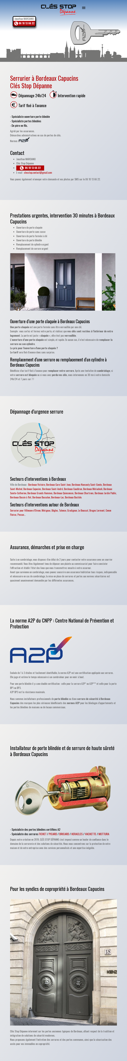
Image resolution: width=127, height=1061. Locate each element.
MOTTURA (104, 834)
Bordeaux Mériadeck (92, 489)
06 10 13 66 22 (26, 23)
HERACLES (77, 834)
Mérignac (46, 510)
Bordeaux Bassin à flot (20, 497)
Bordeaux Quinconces (64, 493)
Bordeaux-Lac (57, 497)
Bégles (55, 510)
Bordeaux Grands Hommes (40, 493)
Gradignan (72, 510)
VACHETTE (90, 834)
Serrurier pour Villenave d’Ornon (25, 510)
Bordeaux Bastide (73, 497)
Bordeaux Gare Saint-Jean (58, 484)
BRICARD (64, 834)
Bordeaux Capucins (32, 489)
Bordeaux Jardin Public (105, 493)
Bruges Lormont (97, 510)
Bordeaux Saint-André (52, 489)
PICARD (53, 834)
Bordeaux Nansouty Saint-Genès (87, 484)
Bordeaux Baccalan (41, 497)
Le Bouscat (83, 510)
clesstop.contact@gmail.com (38, 172)
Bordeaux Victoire (36, 484)
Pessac (21, 514)
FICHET (42, 834)
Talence (62, 510)
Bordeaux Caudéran (73, 489)
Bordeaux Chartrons (84, 493)
